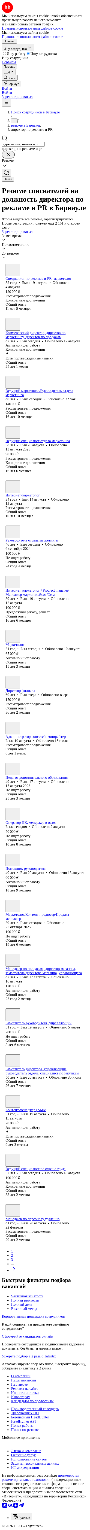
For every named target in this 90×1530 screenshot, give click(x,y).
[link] (10, 78)
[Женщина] (13, 270)
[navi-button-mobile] (6, 102)
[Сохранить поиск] (6, 173)
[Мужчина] (13, 324)
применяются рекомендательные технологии (40, 1477)
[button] (7, 88)
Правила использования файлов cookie (32, 37)
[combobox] (23, 144)
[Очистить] (8, 154)
